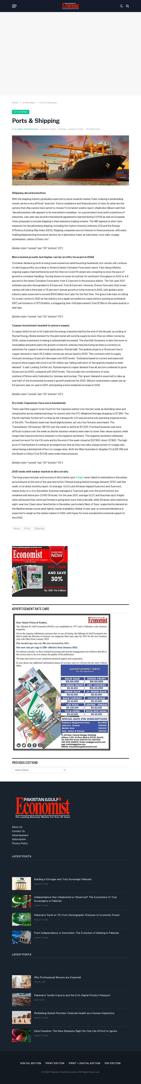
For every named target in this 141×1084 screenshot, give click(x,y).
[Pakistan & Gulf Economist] (70, 6)
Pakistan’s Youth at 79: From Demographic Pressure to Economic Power (77, 915)
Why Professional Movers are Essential (57, 977)
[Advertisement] (70, 64)
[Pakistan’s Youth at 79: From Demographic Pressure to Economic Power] (21, 919)
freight (80, 477)
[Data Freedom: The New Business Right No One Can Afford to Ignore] (21, 1035)
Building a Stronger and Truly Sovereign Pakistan (62, 879)
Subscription (19, 839)
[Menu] (14, 6)
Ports (27, 528)
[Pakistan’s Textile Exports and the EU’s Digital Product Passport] (21, 999)
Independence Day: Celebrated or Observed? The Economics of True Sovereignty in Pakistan (75, 899)
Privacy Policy (20, 843)
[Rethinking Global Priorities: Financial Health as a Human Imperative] (21, 1017)
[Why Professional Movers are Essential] (21, 981)
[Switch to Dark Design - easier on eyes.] (121, 6)
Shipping (39, 528)
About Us (17, 827)
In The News (20, 112)
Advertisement (20, 835)
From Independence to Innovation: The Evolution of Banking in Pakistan (76, 932)
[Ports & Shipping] (70, 160)
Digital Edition (30, 1063)
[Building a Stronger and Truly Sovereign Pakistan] (21, 883)
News (17, 528)
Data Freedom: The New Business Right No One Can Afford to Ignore (75, 1031)
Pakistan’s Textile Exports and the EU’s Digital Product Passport (72, 995)
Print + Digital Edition (84, 1063)
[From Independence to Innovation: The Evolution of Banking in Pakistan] (21, 937)
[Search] (127, 6)
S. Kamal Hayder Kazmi (26, 129)
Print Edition (55, 1063)
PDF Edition (113, 1063)
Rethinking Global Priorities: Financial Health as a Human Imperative (74, 1013)
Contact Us (18, 831)
